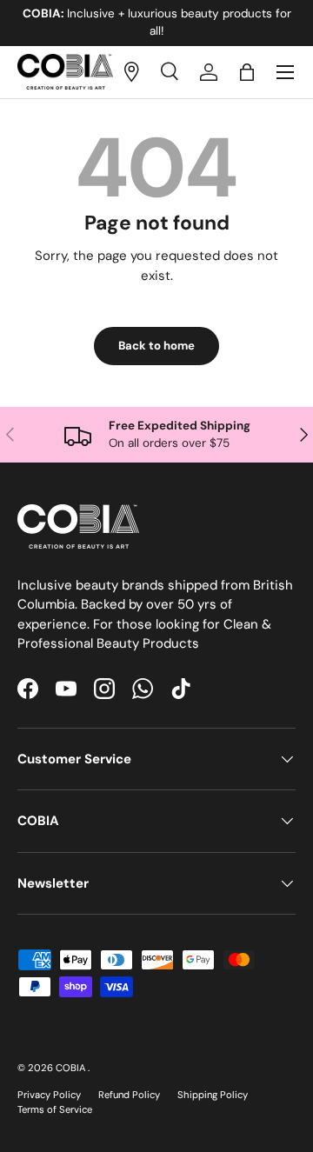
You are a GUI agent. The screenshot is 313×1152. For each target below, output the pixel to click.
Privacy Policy (49, 1095)
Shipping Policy (212, 1095)
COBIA (72, 1068)
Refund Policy (129, 1095)
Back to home (156, 345)
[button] (247, 72)
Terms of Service (54, 1109)
